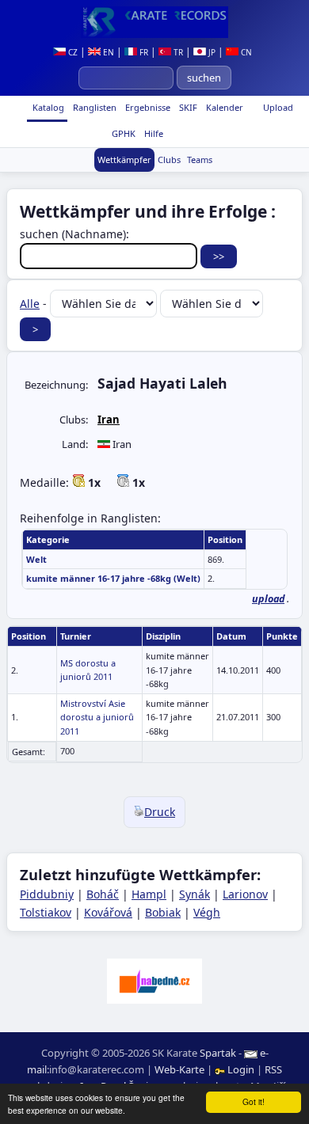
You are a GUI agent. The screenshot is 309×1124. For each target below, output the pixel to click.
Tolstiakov (45, 912)
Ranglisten (93, 107)
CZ (72, 52)
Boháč (102, 894)
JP (211, 52)
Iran (108, 419)
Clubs (169, 159)
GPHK (122, 133)
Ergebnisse (146, 107)
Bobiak (163, 912)
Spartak (218, 1053)
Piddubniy (47, 894)
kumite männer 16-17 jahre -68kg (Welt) (113, 578)
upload (268, 599)
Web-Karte (179, 1069)
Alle (30, 303)
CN (245, 52)
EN (107, 52)
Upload (278, 107)
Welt (36, 559)
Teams (199, 159)
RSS (273, 1069)
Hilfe (152, 133)
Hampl (149, 894)
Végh (206, 912)
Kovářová (108, 912)
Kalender (223, 107)
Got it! (253, 1101)
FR (142, 52)
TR (177, 52)
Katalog (47, 107)
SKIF (187, 107)
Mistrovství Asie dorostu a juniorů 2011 (97, 717)
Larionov (245, 894)
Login (241, 1069)
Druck (159, 811)
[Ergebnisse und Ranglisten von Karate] (154, 22)
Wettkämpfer (124, 159)
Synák (194, 894)
